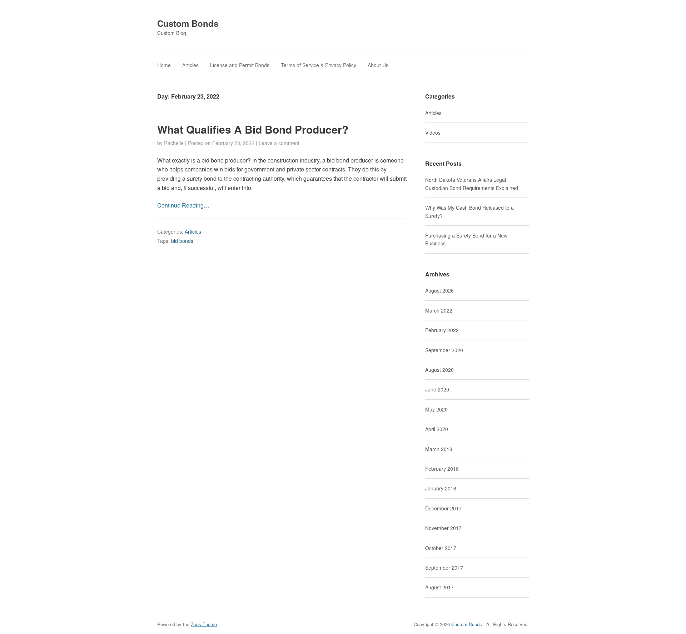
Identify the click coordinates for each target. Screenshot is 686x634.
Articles (190, 65)
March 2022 (438, 310)
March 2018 (438, 449)
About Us (378, 65)
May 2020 (436, 409)
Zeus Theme (204, 624)
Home (164, 65)
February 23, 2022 (233, 142)
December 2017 (443, 508)
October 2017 (440, 547)
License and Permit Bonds (239, 65)
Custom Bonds (187, 23)
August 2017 (439, 587)
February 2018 (442, 468)
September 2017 (444, 567)
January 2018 (440, 488)
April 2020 (436, 429)
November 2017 (443, 527)
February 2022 (442, 330)
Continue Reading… (183, 205)
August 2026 (439, 290)
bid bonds (182, 240)
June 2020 (437, 389)
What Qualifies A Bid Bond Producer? (252, 129)
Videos (433, 132)
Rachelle (174, 142)
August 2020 (439, 369)
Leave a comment (279, 142)
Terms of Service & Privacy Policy (318, 65)
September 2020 (444, 350)
